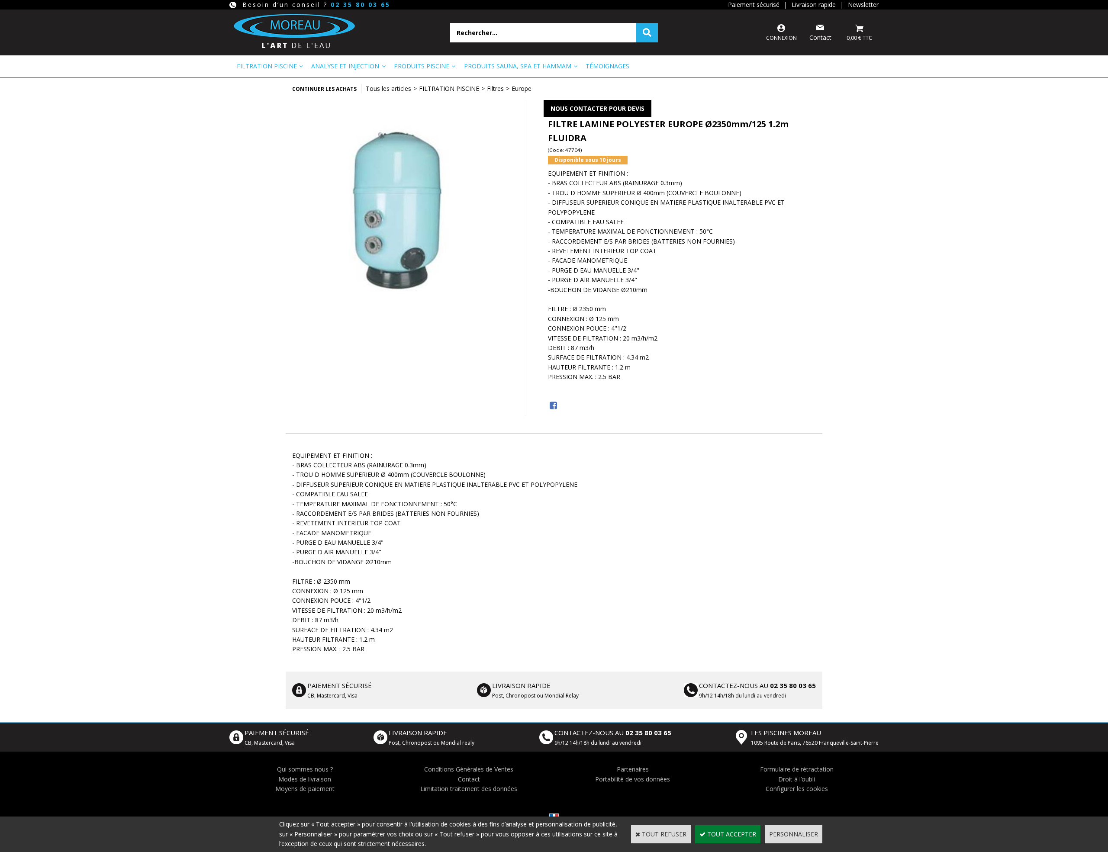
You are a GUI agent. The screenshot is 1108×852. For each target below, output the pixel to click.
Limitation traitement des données (468, 788)
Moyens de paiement (305, 788)
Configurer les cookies (797, 788)
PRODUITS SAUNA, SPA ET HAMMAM (517, 66)
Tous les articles (388, 88)
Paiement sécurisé (753, 4)
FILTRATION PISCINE (267, 66)
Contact (469, 779)
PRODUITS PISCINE (421, 66)
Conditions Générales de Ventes (468, 769)
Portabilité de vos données (632, 779)
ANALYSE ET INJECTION (345, 66)
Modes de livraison (304, 779)
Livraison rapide (814, 4)
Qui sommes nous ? (305, 769)
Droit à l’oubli (796, 779)
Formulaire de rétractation (797, 769)
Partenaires (633, 769)
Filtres (495, 88)
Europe (521, 88)
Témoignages (607, 66)
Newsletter (863, 4)
